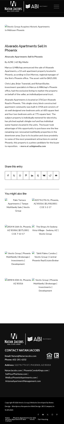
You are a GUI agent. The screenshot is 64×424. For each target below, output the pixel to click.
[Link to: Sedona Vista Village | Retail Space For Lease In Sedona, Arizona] (45, 238)
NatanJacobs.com (13, 370)
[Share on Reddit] (50, 175)
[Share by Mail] (56, 175)
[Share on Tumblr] (38, 175)
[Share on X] (14, 175)
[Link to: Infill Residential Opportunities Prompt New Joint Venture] (18, 264)
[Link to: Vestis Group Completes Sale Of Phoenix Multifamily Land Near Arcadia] (18, 291)
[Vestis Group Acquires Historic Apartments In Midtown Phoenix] (28, 33)
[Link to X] (47, 414)
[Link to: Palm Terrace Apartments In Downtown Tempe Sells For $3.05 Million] (18, 211)
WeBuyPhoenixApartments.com (21, 377)
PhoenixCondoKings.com (36, 370)
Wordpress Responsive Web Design (26, 406)
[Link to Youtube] (43, 414)
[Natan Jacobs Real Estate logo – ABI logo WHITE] (26, 6)
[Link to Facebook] (38, 414)
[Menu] (55, 6)
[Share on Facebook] (8, 175)
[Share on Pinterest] (26, 175)
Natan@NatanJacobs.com (23, 356)
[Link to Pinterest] (57, 414)
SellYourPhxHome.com (16, 374)
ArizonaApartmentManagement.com (23, 381)
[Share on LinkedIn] (32, 175)
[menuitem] (55, 6)
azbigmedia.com (37, 146)
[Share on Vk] (44, 175)
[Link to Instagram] (52, 414)
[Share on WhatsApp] (20, 175)
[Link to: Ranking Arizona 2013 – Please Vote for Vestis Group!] (45, 291)
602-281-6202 (19, 359)
